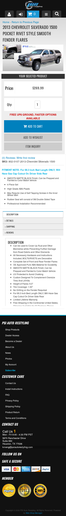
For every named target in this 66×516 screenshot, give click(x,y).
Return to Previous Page (25, 22)
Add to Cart (35, 126)
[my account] (9, 14)
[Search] (56, 14)
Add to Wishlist (33, 137)
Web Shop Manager (34, 513)
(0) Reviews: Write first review (18, 157)
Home (6, 22)
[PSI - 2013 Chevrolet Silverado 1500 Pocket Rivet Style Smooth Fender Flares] (33, 58)
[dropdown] (46, 14)
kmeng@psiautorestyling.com (17, 447)
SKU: (5, 161)
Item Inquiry (33, 146)
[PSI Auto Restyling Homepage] (33, 5)
